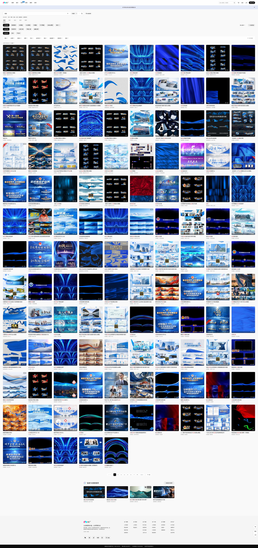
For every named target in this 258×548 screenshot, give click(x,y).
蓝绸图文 (20, 17)
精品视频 (126, 527)
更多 (35, 2)
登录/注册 (252, 2)
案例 (31, 2)
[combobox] (227, 2)
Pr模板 (35, 25)
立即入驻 (144, 532)
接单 (26, 2)
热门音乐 (144, 525)
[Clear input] (67, 13)
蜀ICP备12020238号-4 (126, 546)
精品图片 (135, 527)
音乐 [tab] (15, 20)
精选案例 (154, 532)
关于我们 (172, 525)
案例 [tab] (26, 20)
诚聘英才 (172, 527)
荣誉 (11, 17)
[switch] (74, 13)
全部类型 (6, 25)
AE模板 (21, 25)
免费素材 (126, 532)
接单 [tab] (20, 20)
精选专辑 (126, 530)
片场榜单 (154, 530)
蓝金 (14, 17)
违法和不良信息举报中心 (149, 546)
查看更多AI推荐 (169, 483)
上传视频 (126, 525)
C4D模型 (28, 25)
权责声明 (172, 532)
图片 (17, 2)
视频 (13, 2)
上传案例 (154, 525)
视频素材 (14, 25)
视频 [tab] (4, 20)
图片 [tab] (10, 20)
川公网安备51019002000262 (137, 546)
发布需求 (163, 525)
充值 (242, 2)
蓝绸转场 (25, 17)
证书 (9, 17)
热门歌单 (144, 530)
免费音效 (144, 527)
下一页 (148, 474)
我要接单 (163, 530)
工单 (255, 535)
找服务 (162, 527)
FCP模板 (42, 25)
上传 (246, 2)
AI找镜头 (154, 527)
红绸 (17, 17)
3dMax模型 (50, 25)
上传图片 (135, 525)
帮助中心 (172, 530)
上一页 (109, 474)
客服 (255, 531)
